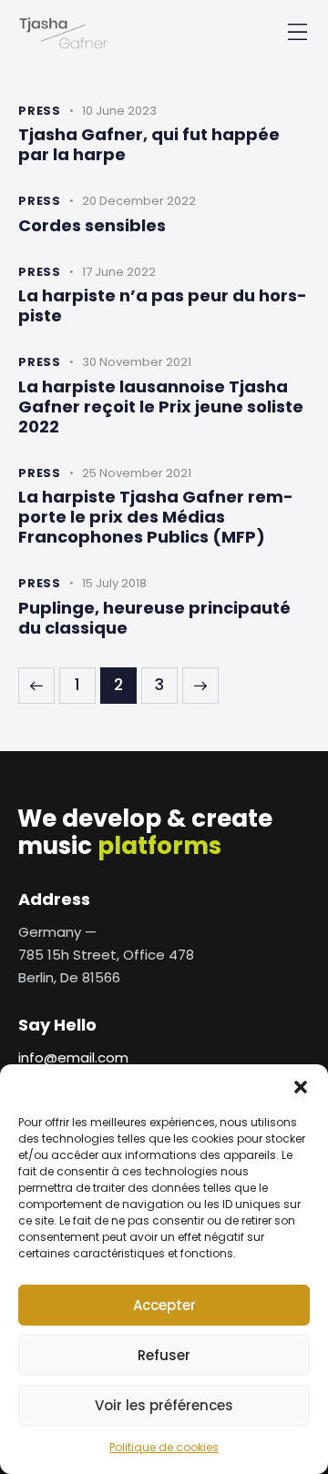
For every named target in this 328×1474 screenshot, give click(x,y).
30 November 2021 (136, 362)
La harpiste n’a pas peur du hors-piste (162, 306)
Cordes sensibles (92, 226)
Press (39, 110)
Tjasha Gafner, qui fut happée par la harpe (149, 145)
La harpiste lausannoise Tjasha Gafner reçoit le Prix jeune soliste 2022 (160, 407)
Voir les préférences (164, 1405)
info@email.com (73, 1057)
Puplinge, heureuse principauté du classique (154, 618)
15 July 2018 (114, 583)
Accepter (164, 1305)
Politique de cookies (164, 1447)
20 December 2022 (139, 200)
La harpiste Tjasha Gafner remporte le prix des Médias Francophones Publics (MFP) (155, 517)
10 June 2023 (119, 110)
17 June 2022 (119, 271)
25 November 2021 (136, 473)
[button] (301, 1087)
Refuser (164, 1355)
